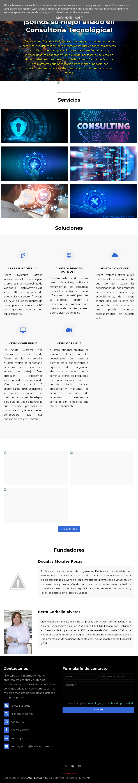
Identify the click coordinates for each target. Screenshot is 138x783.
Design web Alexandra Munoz (68, 777)
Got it (79, 17)
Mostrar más (69, 528)
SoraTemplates (69, 773)
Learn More (64, 17)
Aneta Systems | (38, 777)
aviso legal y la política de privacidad (110, 703)
